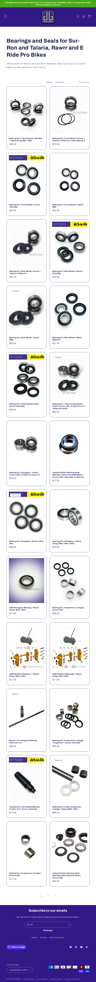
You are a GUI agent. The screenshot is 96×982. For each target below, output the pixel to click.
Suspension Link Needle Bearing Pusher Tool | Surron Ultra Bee (24, 808)
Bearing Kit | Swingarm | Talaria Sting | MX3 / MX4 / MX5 (66, 542)
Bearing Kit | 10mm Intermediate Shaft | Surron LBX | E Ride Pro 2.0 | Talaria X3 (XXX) (68, 406)
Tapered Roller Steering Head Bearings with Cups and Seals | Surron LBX (66, 875)
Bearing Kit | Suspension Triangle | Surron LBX (25, 874)
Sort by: (49, 82)
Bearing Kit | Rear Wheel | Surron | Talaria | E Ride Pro (24, 272)
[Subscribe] (69, 925)
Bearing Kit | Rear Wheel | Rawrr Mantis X (67, 339)
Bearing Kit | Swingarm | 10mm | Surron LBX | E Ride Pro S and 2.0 (24, 474)
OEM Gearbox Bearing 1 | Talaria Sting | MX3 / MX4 (24, 675)
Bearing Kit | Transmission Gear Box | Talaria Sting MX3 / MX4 (26, 139)
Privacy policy (42, 979)
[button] (5, 16)
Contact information (72, 979)
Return (35, 938)
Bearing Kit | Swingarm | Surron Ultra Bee (26, 542)
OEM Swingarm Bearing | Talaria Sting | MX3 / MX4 (24, 609)
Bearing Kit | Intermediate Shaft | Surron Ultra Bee (24, 405)
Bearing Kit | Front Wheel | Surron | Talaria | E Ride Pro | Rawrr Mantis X (68, 139)
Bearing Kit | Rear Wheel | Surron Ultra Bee (67, 272)
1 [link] (41, 894)
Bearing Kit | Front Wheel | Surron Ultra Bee (24, 206)
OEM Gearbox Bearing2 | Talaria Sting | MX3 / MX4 (67, 675)
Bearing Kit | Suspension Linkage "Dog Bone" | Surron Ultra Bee (67, 741)
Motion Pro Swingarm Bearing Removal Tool (23, 741)
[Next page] (55, 894)
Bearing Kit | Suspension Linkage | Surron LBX (68, 609)
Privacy (43, 938)
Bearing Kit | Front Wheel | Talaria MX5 (67, 206)
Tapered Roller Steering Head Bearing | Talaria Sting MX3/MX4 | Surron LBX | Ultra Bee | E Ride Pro (68, 475)
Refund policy (29, 979)
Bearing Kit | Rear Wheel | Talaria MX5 (24, 339)
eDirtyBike (17, 979)
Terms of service (56, 979)
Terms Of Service (56, 938)
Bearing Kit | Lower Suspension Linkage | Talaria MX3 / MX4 (67, 808)
